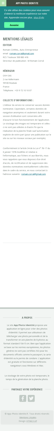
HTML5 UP (31, 421)
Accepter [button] (14, 25)
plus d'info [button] (39, 17)
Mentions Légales (27, 417)
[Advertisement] (27, 207)
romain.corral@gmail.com (22, 53)
